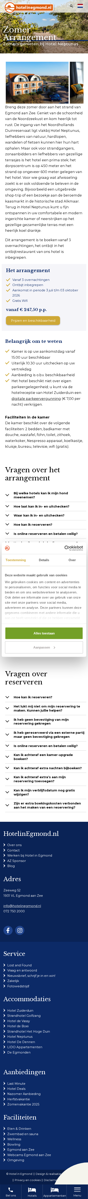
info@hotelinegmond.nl (22, 906)
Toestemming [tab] (16, 560)
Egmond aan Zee (20, 1150)
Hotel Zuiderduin (20, 1011)
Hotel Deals (16, 1089)
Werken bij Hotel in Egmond (29, 855)
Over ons (14, 845)
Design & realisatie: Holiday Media (59, 1174)
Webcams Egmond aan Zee (29, 1155)
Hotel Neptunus (19, 1037)
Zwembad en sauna (22, 1134)
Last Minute (16, 1084)
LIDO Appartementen (24, 1047)
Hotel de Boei (18, 1026)
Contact (13, 850)
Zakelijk (13, 981)
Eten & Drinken (19, 1129)
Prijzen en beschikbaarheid (33, 320)
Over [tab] (72, 560)
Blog (11, 866)
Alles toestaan (44, 633)
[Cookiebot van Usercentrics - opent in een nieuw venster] (64, 548)
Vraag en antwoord (22, 970)
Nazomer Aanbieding (24, 1094)
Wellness (14, 1139)
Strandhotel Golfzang (24, 1016)
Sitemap (67, 1180)
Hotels (32, 1195)
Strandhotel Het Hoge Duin (28, 1031)
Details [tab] (44, 560)
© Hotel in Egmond (19, 1174)
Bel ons (11, 1192)
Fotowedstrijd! (18, 986)
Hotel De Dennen (21, 1042)
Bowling (13, 1144)
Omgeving (15, 1160)
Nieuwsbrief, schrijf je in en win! (31, 976)
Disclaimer (51, 1180)
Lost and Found (19, 965)
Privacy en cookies (28, 1180)
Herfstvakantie (18, 1099)
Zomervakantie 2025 (23, 1104)
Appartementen (54, 1195)
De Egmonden (19, 1052)
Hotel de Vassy (18, 1021)
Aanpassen (41, 647)
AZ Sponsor (16, 861)
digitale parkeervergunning (36, 398)
